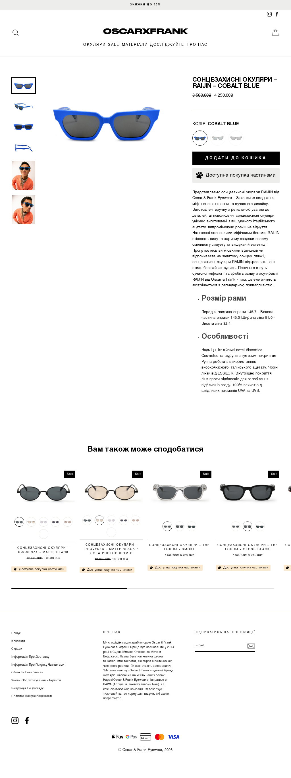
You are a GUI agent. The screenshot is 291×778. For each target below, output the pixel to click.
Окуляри (94, 45)
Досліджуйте (167, 45)
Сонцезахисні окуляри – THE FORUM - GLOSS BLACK (247, 547)
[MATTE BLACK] (19, 522)
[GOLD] (55, 522)
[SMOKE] (167, 526)
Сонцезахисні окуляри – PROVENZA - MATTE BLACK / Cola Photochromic (111, 549)
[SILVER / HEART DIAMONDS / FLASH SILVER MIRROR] (43, 522)
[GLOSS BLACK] (236, 138)
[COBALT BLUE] (199, 138)
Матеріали (135, 45)
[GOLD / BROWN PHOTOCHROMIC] (67, 522)
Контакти (18, 641)
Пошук (15, 633)
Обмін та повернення (27, 672)
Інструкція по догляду (27, 688)
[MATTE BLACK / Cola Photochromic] (31, 522)
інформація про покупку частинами (37, 665)
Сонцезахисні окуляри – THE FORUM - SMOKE (179, 547)
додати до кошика (235, 158)
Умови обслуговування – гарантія (36, 680)
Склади (16, 649)
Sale (114, 45)
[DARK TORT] (217, 138)
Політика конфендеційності (31, 696)
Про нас (197, 45)
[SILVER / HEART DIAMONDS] (43, 534)
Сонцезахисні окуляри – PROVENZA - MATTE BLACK (43, 550)
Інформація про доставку (30, 657)
